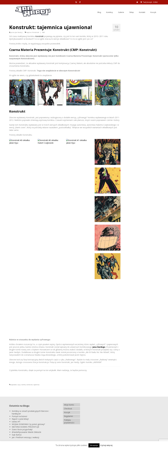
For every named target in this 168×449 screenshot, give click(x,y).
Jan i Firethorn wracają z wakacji (25, 437)
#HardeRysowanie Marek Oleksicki (26, 432)
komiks (23, 385)
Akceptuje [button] (94, 445)
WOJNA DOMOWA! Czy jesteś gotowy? (28, 424)
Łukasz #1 (16, 421)
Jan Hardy (18, 32)
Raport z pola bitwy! (20, 419)
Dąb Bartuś (17, 434)
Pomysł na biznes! (19, 416)
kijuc (19, 385)
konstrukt (30, 385)
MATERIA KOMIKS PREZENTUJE (25, 427)
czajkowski (13, 385)
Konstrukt (35, 32)
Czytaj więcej (106, 445)
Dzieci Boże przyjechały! (22, 429)
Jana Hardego (98, 347)
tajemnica (36, 385)
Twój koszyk (150, 2)
